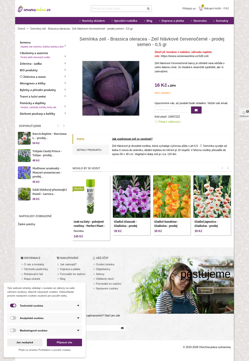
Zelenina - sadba (31, 63)
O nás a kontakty (34, 264)
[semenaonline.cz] (40, 8)
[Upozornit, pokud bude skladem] (196, 110)
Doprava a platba (173, 20)
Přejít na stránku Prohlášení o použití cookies (45, 349)
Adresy (100, 274)
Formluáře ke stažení (108, 283)
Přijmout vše (64, 342)
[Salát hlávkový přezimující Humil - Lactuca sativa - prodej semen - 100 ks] (24, 194)
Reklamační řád (33, 274)
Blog (149, 20)
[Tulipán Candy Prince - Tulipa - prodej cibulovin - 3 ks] (24, 155)
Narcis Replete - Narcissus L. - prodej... (49, 136)
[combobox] (118, 8)
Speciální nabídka (125, 20)
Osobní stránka (105, 264)
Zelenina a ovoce (34, 77)
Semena (42, 44)
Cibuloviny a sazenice (35, 55)
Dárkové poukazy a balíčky (37, 113)
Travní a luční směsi (33, 96)
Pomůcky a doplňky (38, 105)
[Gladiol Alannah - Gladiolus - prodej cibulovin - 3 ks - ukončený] (131, 196)
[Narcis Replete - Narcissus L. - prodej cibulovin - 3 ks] (24, 138)
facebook (205, 290)
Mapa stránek (32, 278)
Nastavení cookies (107, 288)
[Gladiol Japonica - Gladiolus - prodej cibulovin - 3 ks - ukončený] (212, 196)
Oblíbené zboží (105, 278)
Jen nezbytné (24, 342)
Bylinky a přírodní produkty (38, 90)
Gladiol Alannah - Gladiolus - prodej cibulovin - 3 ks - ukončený (131, 226)
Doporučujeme (30, 126)
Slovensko (200, 20)
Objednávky (103, 269)
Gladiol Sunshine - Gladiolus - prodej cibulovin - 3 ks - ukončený (171, 226)
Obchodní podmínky (36, 269)
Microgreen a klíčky (32, 83)
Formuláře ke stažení (72, 274)
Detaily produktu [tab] (89, 150)
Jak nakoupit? (68, 264)
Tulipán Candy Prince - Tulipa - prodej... (47, 153)
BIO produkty (29, 70)
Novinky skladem (93, 20)
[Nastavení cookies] (94, 288)
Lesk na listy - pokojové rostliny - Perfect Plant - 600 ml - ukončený (89, 226)
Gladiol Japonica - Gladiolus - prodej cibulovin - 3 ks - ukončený (212, 226)
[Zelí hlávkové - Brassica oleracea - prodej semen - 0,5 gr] (111, 87)
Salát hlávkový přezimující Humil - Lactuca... (49, 192)
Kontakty (222, 20)
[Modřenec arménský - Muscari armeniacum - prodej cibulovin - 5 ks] (24, 172)
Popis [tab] (80, 139)
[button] (58, 126)
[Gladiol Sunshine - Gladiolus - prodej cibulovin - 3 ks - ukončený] (171, 196)
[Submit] (148, 8)
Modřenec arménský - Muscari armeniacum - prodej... (47, 172)
